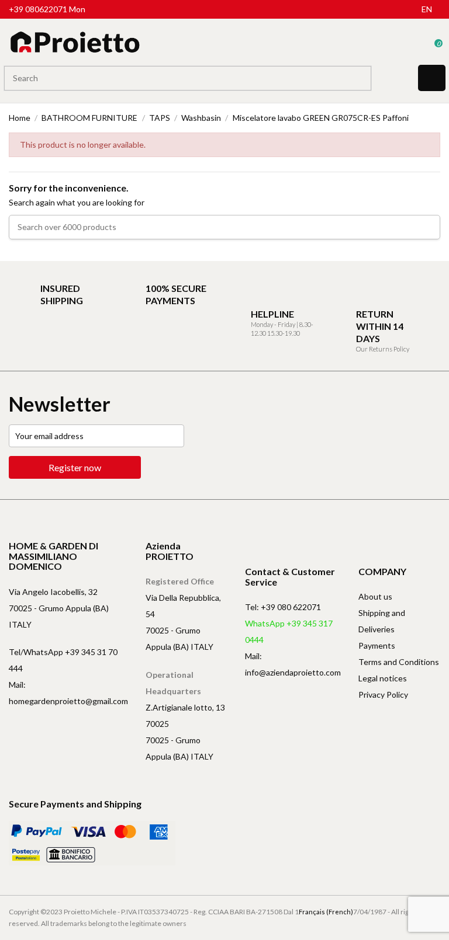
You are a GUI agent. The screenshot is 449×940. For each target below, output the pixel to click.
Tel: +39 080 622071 (283, 607)
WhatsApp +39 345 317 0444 (289, 631)
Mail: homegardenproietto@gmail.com (68, 693)
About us (375, 596)
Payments (376, 645)
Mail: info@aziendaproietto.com (293, 664)
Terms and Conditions (398, 662)
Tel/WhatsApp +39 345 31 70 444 (63, 660)
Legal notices (382, 678)
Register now (75, 467)
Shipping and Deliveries (381, 621)
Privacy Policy (383, 694)
